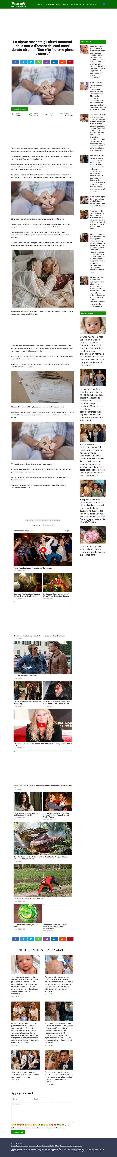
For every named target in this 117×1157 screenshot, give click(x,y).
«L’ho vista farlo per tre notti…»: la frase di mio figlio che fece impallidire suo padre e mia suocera (25, 1074)
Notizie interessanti (37, 4)
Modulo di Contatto (66, 1146)
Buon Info (18, 3)
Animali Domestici (62, 4)
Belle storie (29, 520)
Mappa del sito (77, 1146)
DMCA (57, 1146)
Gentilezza (50, 4)
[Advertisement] (58, 26)
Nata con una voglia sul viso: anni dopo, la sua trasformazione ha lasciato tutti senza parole (93, 550)
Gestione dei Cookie (48, 1146)
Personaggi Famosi (77, 4)
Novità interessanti (42, 520)
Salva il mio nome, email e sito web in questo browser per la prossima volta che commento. (39, 1128)
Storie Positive (92, 4)
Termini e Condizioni (35, 1146)
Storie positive (55, 520)
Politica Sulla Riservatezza (19, 1146)
